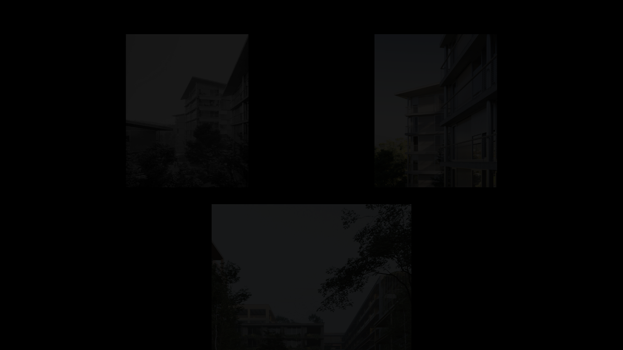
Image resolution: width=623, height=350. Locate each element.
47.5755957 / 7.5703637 (273, 200)
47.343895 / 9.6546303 (272, 30)
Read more (75, 342)
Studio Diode (31, 9)
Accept (50, 342)
